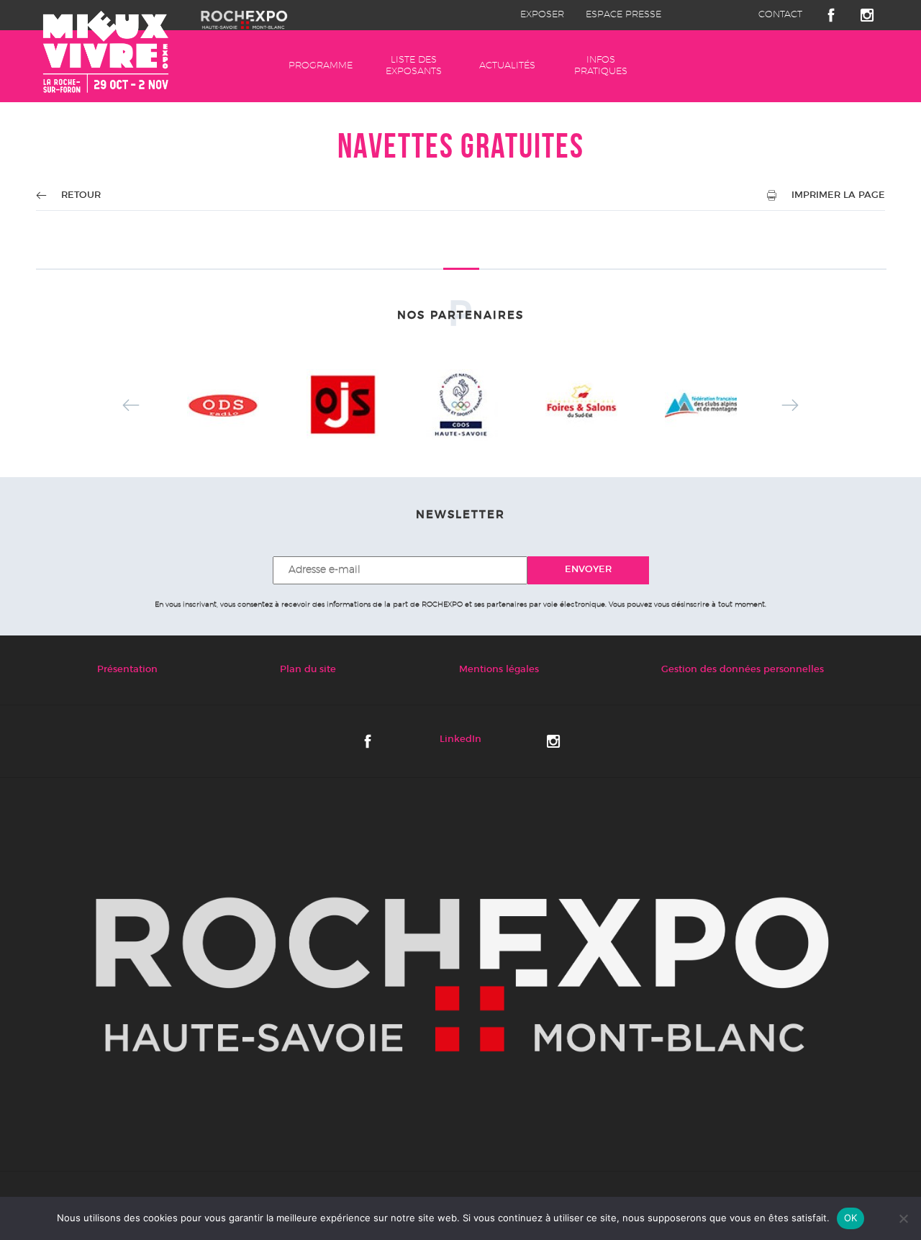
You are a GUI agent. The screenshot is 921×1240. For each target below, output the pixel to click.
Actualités (507, 66)
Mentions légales (499, 669)
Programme (321, 66)
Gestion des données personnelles (742, 669)
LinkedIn (460, 739)
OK (851, 1217)
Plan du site (308, 669)
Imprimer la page (838, 195)
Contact (780, 14)
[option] (223, 405)
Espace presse (623, 14)
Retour (81, 195)
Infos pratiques (600, 65)
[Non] (903, 1218)
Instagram (867, 15)
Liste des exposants (414, 65)
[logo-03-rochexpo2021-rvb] (460, 975)
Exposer (542, 14)
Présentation (127, 669)
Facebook (831, 15)
